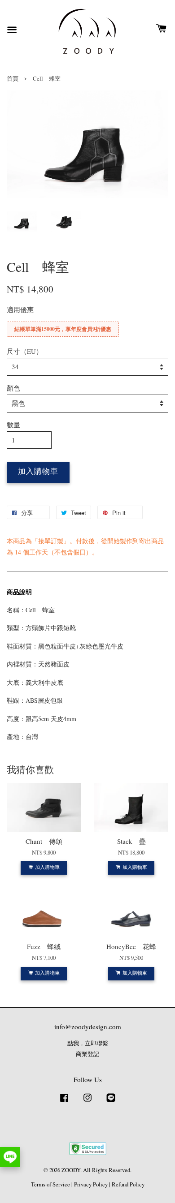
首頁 (12, 78)
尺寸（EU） (25, 351)
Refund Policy (128, 1184)
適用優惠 (20, 309)
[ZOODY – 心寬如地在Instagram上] (87, 1102)
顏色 (13, 387)
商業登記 (87, 1054)
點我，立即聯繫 (87, 1043)
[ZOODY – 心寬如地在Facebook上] (64, 1102)
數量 (13, 424)
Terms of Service (50, 1184)
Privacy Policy (91, 1184)
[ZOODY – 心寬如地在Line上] (111, 1102)
